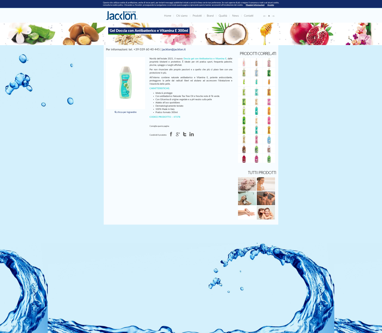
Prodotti (197, 15)
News (235, 15)
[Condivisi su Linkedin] (191, 134)
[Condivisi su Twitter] (184, 134)
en (264, 16)
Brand (210, 15)
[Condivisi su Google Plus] (177, 134)
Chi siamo (182, 15)
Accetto (270, 5)
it (269, 16)
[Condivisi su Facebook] (171, 134)
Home (167, 15)
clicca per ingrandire (127, 112)
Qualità (223, 15)
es (274, 16)
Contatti (248, 15)
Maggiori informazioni (255, 5)
